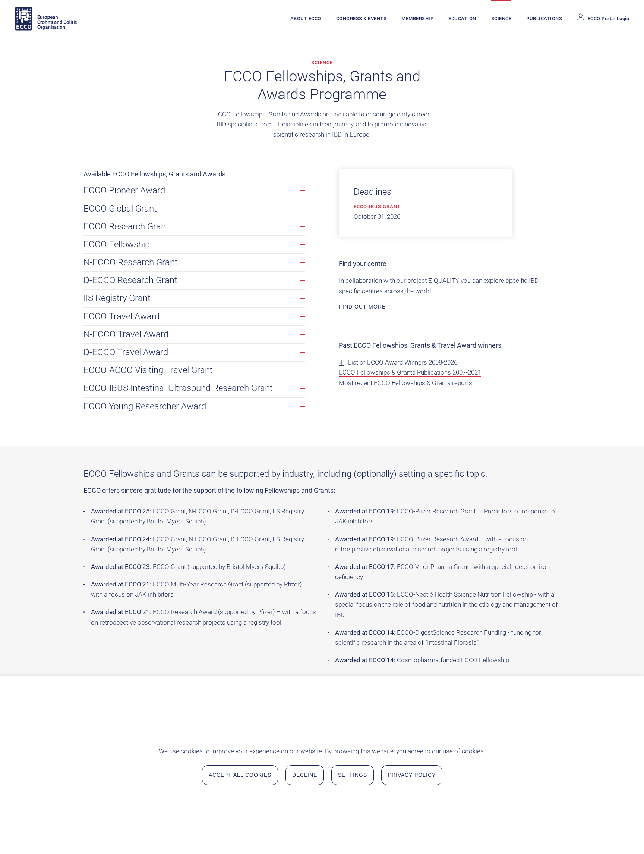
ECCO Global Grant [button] (120, 208)
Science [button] (501, 18)
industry (297, 474)
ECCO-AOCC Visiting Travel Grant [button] (148, 370)
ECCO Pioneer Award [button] (124, 190)
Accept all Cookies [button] (240, 775)
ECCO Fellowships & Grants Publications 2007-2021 (410, 372)
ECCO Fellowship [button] (116, 244)
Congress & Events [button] (361, 18)
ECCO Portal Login (608, 18)
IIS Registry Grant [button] (117, 298)
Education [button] (462, 18)
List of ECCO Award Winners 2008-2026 (402, 362)
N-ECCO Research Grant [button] (130, 262)
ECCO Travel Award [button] (121, 316)
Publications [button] (544, 18)
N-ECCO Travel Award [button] (125, 334)
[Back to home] (46, 18)
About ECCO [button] (305, 18)
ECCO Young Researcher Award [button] (144, 406)
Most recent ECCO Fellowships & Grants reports (405, 383)
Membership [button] (417, 18)
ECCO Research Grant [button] (126, 226)
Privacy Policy (412, 775)
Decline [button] (304, 775)
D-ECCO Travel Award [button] (125, 352)
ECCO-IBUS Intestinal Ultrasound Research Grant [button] (178, 388)
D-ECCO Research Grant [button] (130, 280)
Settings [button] (352, 775)
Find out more (362, 307)
